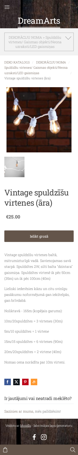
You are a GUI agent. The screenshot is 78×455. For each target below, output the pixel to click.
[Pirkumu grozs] (5, 450)
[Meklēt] (73, 450)
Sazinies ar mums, (19, 411)
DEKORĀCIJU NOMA (51, 62)
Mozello (25, 425)
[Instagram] (43, 437)
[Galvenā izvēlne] (7, 7)
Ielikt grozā (39, 236)
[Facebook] (34, 437)
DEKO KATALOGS (17, 62)
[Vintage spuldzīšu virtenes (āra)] (14, 167)
